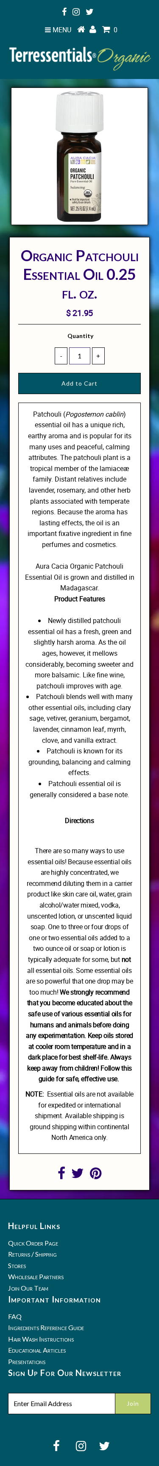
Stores (17, 1265)
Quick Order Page (33, 1243)
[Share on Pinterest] (95, 1175)
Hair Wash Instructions (41, 1339)
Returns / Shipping (32, 1254)
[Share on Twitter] (77, 1175)
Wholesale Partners (36, 1276)
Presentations (26, 1361)
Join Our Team (28, 1288)
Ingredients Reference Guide (46, 1327)
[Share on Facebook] (61, 1175)
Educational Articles (37, 1350)
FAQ (15, 1316)
